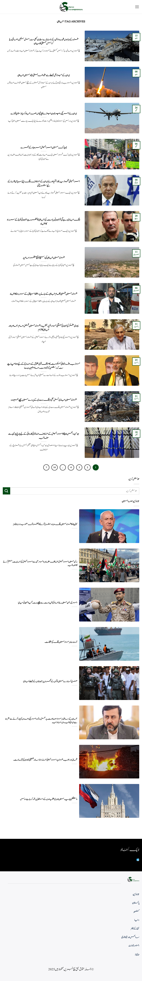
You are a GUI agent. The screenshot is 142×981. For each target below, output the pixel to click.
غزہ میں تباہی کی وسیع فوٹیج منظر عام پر (44, 258)
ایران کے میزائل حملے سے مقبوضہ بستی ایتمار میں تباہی (44, 75)
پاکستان (135, 903)
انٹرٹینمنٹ (134, 946)
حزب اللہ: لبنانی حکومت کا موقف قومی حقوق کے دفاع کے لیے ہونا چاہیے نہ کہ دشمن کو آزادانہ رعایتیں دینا (43, 366)
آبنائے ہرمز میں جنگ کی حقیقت (61, 642)
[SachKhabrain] (71, 7)
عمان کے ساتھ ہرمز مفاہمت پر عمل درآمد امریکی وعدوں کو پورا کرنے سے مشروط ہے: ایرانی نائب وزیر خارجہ (41, 720)
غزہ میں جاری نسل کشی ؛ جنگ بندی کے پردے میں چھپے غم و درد (44, 400)
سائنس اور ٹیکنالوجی (130, 937)
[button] (137, 6)
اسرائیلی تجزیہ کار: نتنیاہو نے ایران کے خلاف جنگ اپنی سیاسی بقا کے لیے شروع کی (44, 183)
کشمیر (136, 912)
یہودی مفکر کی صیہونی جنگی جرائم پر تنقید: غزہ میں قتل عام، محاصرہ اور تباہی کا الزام (44, 328)
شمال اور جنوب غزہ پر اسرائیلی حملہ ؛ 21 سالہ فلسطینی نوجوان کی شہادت (45, 760)
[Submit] (6, 490)
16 (54, 467)
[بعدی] (46, 467)
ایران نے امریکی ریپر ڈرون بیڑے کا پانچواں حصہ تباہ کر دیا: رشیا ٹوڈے (44, 114)
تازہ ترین (136, 894)
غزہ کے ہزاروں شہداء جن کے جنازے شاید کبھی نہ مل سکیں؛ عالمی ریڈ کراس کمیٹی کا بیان (43, 41)
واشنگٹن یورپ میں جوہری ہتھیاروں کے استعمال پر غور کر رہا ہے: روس (48, 799)
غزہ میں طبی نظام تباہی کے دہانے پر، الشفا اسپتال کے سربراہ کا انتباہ (43, 294)
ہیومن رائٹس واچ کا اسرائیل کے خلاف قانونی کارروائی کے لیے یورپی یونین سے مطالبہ (43, 436)
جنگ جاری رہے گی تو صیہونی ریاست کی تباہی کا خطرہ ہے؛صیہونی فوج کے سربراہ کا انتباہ (43, 222)
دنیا (136, 920)
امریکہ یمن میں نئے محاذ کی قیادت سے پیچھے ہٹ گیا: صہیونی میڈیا (47, 603)
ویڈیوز (137, 954)
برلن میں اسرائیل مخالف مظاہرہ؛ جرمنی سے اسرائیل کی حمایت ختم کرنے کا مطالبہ (40, 563)
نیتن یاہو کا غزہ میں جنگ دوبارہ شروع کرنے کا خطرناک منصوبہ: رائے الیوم (45, 524)
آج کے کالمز (135, 929)
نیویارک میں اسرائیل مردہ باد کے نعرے (44, 147)
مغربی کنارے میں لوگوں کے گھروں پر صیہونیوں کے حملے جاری (50, 681)
